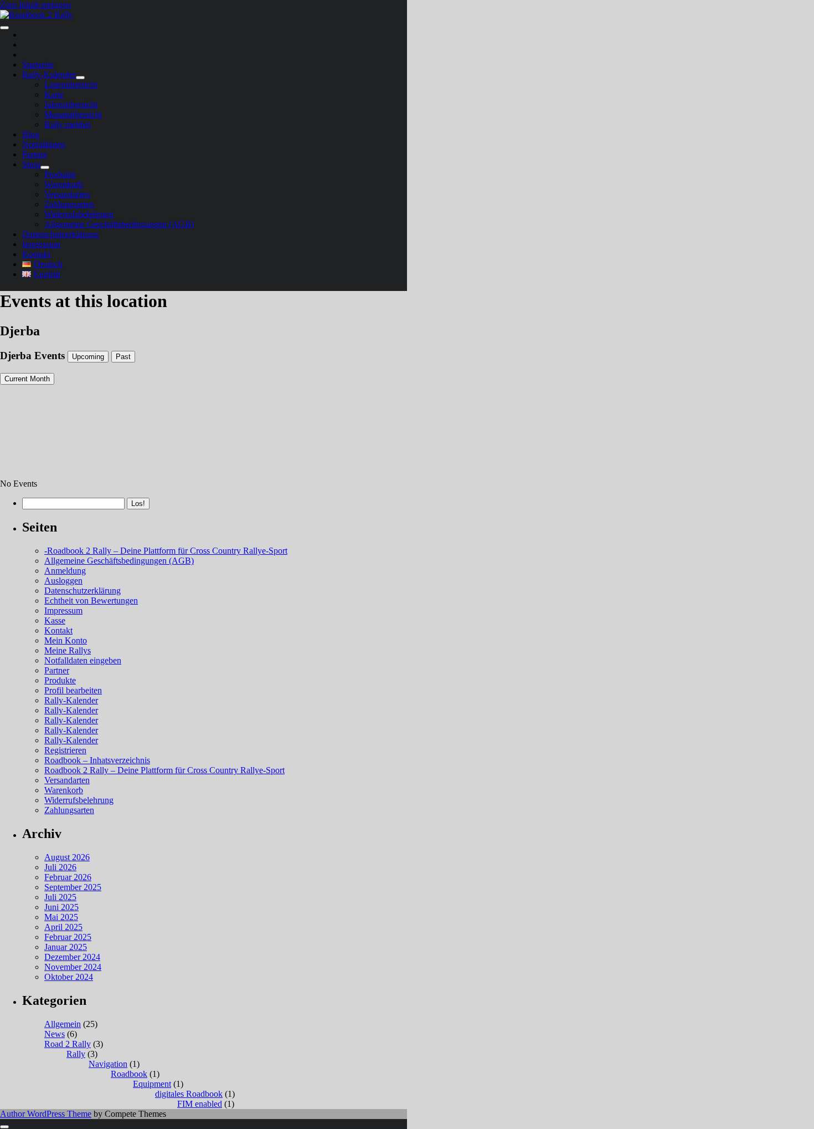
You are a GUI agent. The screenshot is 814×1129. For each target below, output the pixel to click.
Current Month (27, 379)
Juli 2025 (60, 897)
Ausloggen (63, 580)
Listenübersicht (70, 84)
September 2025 (72, 887)
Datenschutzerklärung (60, 234)
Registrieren (65, 750)
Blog (30, 134)
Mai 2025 (61, 917)
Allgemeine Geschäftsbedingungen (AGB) (119, 224)
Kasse (54, 620)
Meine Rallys (67, 650)
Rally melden (67, 124)
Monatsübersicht (73, 114)
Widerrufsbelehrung (79, 214)
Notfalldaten (43, 144)
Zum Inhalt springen (35, 4)
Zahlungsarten (69, 204)
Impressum (41, 244)
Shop (31, 164)
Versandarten (67, 194)
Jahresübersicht (70, 104)
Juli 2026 (60, 867)
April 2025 (63, 927)
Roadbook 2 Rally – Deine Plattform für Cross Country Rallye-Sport (164, 770)
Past (123, 357)
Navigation (108, 1064)
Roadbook (129, 1074)
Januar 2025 (65, 947)
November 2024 (72, 967)
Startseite (38, 64)
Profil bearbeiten (73, 690)
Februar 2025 (67, 937)
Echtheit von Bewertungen (91, 600)
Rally (75, 1054)
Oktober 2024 (68, 977)
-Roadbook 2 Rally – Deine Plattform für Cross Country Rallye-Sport (165, 550)
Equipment (152, 1084)
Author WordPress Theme (45, 1113)
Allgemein (62, 1024)
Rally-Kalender (49, 74)
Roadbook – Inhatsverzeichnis (97, 760)
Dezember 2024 (72, 957)
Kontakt (36, 254)
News (54, 1034)
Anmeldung (65, 570)
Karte (54, 94)
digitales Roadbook (189, 1094)
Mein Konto (65, 640)
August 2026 (67, 857)
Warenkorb (63, 184)
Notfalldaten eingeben (82, 660)
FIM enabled (199, 1103)
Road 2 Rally (67, 1044)
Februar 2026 (67, 877)
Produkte (60, 174)
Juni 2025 (61, 907)
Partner (34, 154)
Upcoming (88, 357)
